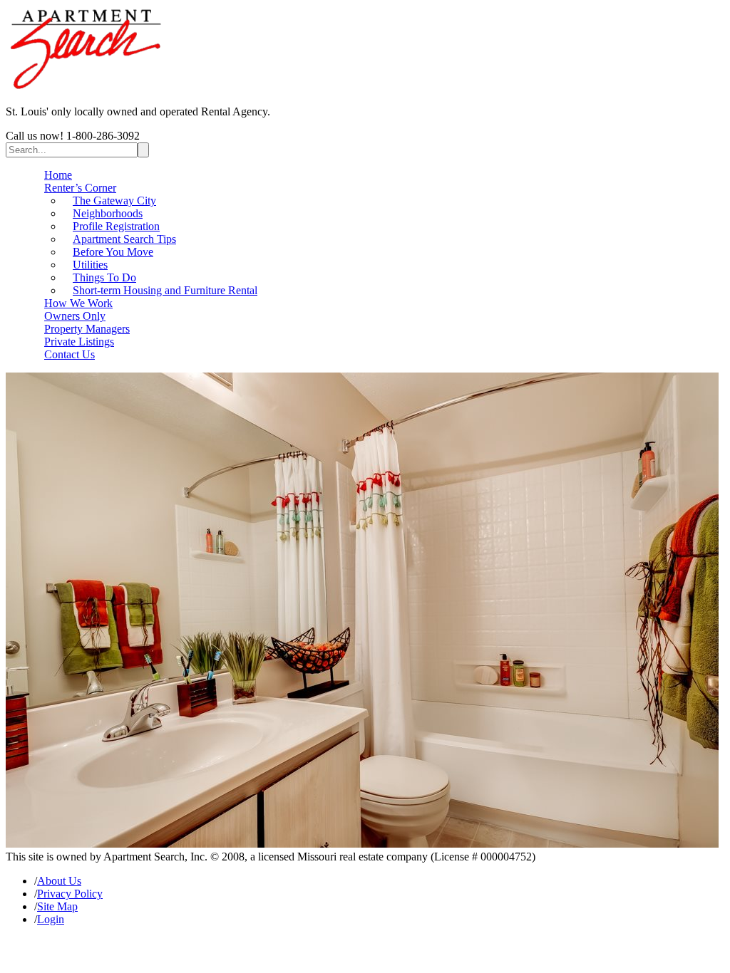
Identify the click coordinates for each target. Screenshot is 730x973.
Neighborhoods (108, 213)
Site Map (57, 906)
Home (58, 175)
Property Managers (87, 329)
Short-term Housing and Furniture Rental (165, 290)
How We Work (78, 303)
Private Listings (79, 341)
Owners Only (75, 316)
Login (50, 919)
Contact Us (69, 354)
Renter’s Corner (80, 188)
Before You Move (113, 252)
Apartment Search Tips (124, 239)
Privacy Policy (70, 894)
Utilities (90, 265)
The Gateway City (114, 200)
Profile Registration (116, 226)
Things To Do (104, 277)
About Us (59, 881)
